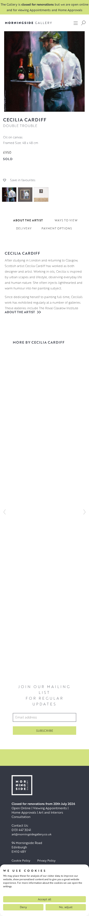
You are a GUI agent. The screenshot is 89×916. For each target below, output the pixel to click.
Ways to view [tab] (66, 220)
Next (84, 512)
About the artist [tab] (28, 220)
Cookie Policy (21, 860)
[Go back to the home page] (28, 22)
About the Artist (20, 312)
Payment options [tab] (57, 228)
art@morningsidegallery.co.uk (32, 834)
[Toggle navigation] (76, 23)
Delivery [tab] (24, 228)
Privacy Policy (46, 860)
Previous (5, 512)
